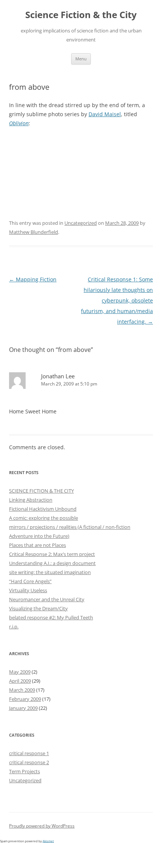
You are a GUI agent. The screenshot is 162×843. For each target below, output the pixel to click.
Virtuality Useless (28, 590)
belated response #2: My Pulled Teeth (51, 617)
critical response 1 (29, 753)
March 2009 (22, 689)
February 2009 (25, 699)
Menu (81, 58)
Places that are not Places (37, 545)
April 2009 (20, 680)
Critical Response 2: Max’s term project (52, 554)
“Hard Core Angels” (30, 581)
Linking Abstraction (30, 499)
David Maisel (105, 114)
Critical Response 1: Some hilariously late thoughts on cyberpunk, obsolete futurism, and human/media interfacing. (117, 300)
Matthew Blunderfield (33, 232)
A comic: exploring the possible (43, 517)
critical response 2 (29, 762)
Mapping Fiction (33, 279)
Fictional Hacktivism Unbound (42, 508)
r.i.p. (13, 626)
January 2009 (23, 708)
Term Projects (24, 771)
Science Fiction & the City (81, 15)
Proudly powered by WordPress (42, 826)
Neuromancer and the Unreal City (46, 599)
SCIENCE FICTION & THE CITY (41, 490)
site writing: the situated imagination (50, 572)
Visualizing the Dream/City (38, 608)
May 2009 (20, 671)
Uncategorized (80, 223)
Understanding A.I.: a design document (52, 563)
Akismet (48, 841)
